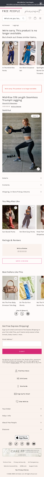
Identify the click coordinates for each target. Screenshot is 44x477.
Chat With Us (23, 401)
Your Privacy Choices (22, 470)
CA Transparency (33, 462)
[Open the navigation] (40, 18)
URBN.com (23, 466)
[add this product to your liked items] (15, 43)
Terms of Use (7, 462)
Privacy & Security (19, 462)
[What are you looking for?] (23, 18)
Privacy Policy (15, 362)
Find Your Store (23, 371)
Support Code (33, 466)
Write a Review (22, 261)
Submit (22, 351)
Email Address (7, 339)
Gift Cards (23, 378)
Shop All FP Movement (9, 103)
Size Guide (23, 386)
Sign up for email (23, 394)
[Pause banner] (40, 3)
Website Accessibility (10, 466)
